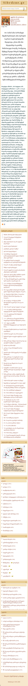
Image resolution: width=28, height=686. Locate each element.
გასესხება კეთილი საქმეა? (11, 248)
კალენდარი (7, 576)
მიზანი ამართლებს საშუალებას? (13, 234)
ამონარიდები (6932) (9, 546)
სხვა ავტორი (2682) (9, 629)
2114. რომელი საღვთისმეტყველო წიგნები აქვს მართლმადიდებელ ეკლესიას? (13, 285)
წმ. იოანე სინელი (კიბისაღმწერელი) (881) (14, 637)
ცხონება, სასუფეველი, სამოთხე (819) (14, 497)
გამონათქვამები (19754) (10, 542)
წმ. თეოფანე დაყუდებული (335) (12, 670)
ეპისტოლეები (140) (9, 559)
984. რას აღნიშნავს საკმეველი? (12, 390)
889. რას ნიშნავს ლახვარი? (11, 417)
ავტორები (6, 569)
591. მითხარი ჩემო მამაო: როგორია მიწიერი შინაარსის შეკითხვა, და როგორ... (14, 296)
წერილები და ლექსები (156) (11, 587)
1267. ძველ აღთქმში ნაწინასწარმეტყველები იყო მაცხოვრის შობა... (15, 324)
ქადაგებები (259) (8, 556)
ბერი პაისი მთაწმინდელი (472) (12, 659)
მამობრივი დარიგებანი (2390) (12, 594)
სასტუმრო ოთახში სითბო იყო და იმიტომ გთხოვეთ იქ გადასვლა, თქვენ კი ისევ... (14, 369)
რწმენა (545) (7, 517)
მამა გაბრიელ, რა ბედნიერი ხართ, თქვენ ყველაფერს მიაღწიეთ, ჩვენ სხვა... (13, 358)
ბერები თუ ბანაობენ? (10, 345)
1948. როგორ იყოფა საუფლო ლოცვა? (15, 307)
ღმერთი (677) (7, 504)
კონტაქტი (21, 676)
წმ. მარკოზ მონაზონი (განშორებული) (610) (14, 644)
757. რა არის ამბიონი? (10, 425)
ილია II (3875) (7, 618)
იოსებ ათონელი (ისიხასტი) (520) (13, 621)
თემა (3, 478)
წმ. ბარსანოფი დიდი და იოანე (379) (14, 666)
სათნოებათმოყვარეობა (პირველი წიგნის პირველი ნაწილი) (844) (13, 601)
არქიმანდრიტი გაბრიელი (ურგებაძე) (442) (14, 663)
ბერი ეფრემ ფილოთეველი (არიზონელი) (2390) (11, 625)
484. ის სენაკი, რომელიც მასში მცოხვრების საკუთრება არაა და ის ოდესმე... (13, 302)
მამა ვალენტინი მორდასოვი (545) (13, 648)
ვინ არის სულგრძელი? (10, 251)
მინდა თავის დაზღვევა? (10, 267)
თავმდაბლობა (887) (9, 490)
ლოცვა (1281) (7, 483)
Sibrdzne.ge (14, 2)
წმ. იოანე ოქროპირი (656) (11, 640)
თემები (5, 566)
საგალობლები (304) (9, 539)
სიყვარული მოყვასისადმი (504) (12, 524)
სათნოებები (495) (8, 527)
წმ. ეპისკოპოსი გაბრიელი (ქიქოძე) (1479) (14, 633)
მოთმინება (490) (8, 530)
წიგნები (6, 573)
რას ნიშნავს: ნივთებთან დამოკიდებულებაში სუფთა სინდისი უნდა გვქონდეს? (14, 255)
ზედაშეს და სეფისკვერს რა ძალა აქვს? (15, 383)
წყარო (4, 582)
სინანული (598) (7, 507)
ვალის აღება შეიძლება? (10, 246)
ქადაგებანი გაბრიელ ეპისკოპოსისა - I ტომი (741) (15, 606)
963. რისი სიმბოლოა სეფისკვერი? (13, 392)
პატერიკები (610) (8, 552)
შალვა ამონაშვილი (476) (10, 655)
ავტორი (4, 612)
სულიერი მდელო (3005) (10, 591)
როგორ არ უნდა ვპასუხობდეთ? (13, 265)
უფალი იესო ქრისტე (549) (11, 514)
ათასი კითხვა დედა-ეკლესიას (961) (14, 598)
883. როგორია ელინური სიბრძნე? (13, 420)
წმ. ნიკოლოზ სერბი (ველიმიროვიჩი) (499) (14, 652)
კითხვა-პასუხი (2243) (9, 549)
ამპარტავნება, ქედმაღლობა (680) (13, 500)
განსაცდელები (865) (9, 493)
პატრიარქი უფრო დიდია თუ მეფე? (13, 380)
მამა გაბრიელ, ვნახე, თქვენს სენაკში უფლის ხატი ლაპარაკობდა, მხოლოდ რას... (14, 376)
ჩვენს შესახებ (13, 676)
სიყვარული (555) (8, 510)
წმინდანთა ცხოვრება (11, 562)
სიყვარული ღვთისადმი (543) (12, 520)
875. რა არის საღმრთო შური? (12, 423)
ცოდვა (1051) (7, 487)
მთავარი (4, 536)
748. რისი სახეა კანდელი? (11, 432)
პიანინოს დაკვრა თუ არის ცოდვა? (13, 333)
